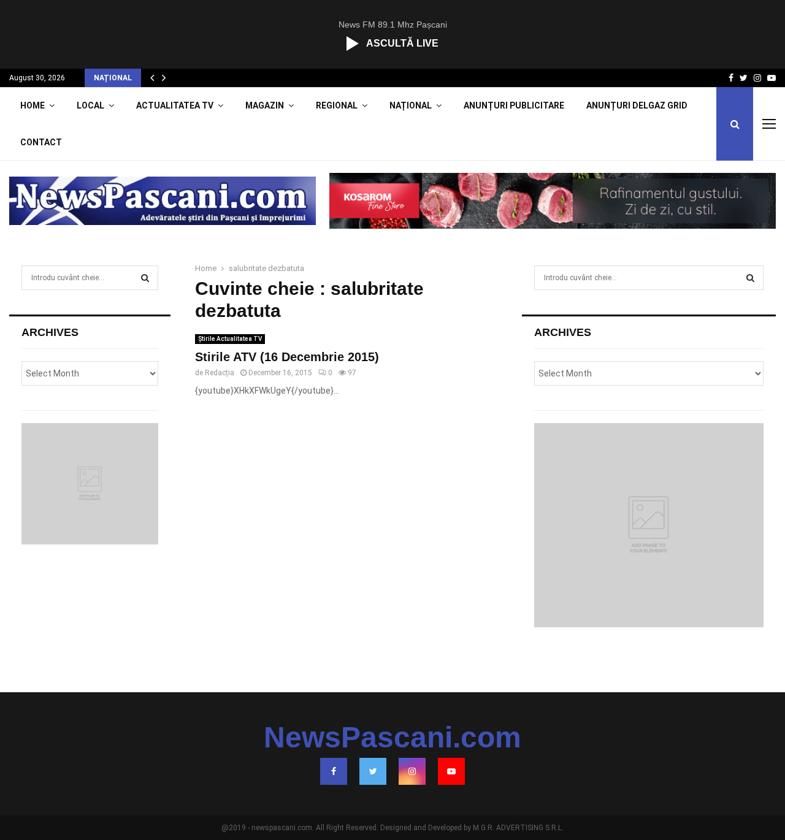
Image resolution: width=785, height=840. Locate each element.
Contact (41, 142)
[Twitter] (372, 771)
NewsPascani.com (392, 737)
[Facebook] (333, 771)
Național (410, 105)
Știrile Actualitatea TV (230, 338)
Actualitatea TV (174, 105)
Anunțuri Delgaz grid (636, 105)
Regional (337, 105)
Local (90, 105)
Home (32, 105)
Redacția (219, 372)
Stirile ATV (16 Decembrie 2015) (287, 357)
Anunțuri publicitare (514, 105)
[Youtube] (451, 771)
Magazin (264, 105)
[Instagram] (412, 771)
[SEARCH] (145, 277)
